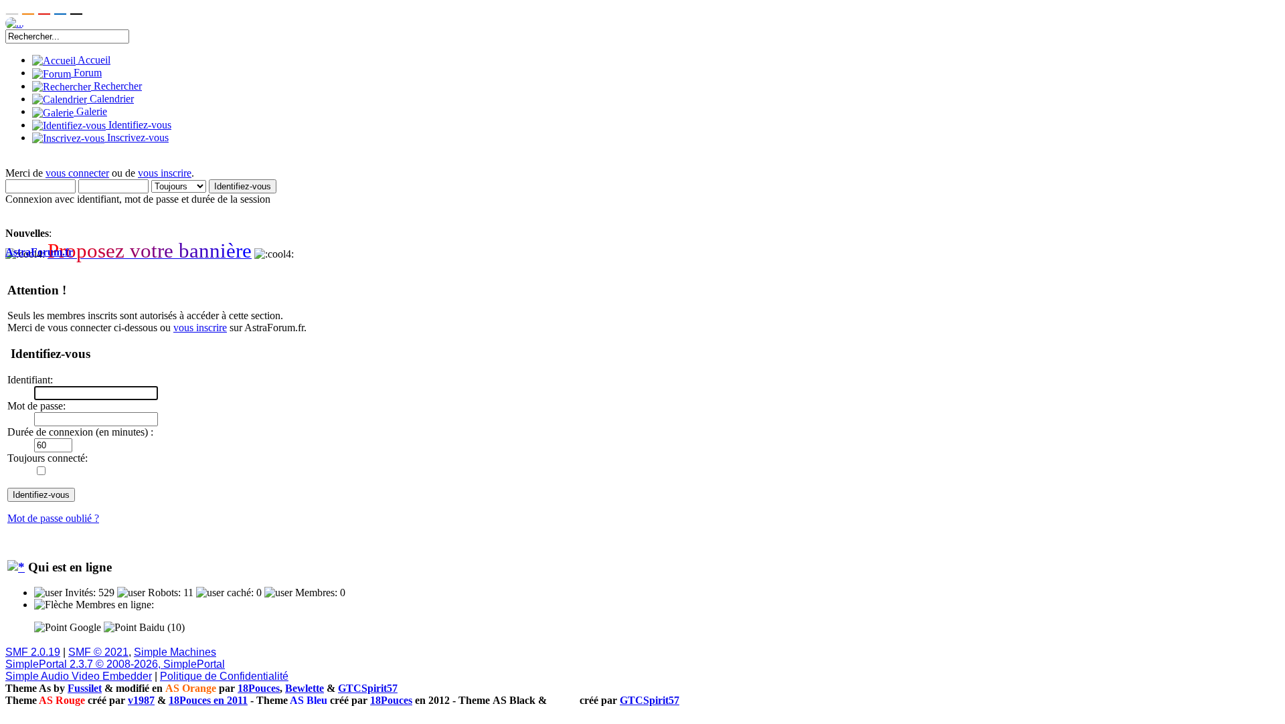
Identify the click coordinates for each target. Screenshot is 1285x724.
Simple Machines (175, 652)
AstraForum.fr (39, 252)
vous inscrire (164, 173)
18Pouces (259, 688)
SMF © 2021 (98, 652)
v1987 (141, 700)
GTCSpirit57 (368, 688)
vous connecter (77, 173)
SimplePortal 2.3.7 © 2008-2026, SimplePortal (115, 664)
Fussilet (85, 688)
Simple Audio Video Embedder (78, 676)
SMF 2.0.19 (32, 652)
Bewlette (304, 688)
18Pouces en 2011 (208, 700)
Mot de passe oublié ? (53, 518)
